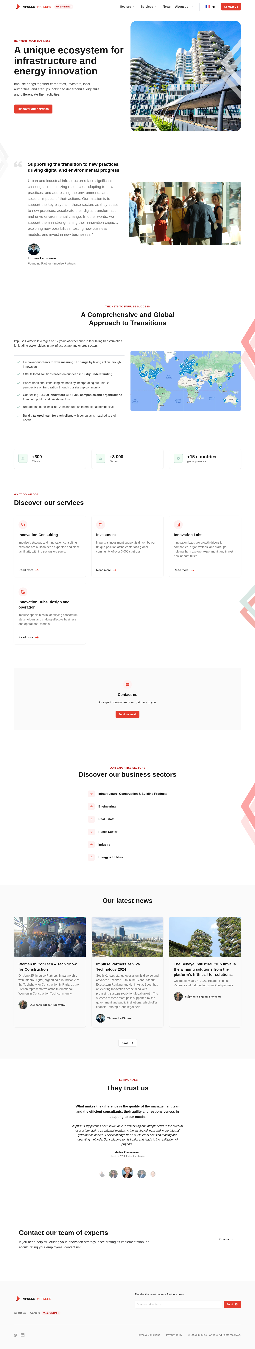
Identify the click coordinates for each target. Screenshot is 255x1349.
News (167, 6)
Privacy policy (174, 1334)
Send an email (127, 714)
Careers (35, 1312)
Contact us (231, 6)
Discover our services (33, 109)
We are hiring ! (63, 6)
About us (20, 1312)
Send (230, 1304)
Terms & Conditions (148, 1334)
